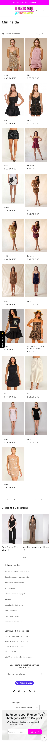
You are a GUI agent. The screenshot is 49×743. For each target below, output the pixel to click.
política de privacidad (13, 622)
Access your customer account (17, 571)
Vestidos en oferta (32, 547)
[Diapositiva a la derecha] (29, 557)
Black (6, 120)
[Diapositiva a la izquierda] (19, 557)
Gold (6, 75)
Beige (29, 394)
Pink (28, 75)
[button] (5, 10)
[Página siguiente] (41, 499)
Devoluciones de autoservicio (17, 577)
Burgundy (30, 165)
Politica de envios (12, 616)
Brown (29, 211)
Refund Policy (10, 588)
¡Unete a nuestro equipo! (15, 594)
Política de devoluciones (15, 583)
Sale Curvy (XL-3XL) (10, 548)
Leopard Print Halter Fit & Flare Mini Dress (35, 347)
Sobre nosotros (11, 611)
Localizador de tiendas (14, 605)
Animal (6, 207)
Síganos (8, 599)
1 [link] (7, 500)
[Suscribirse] (41, 674)
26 (35, 499)
